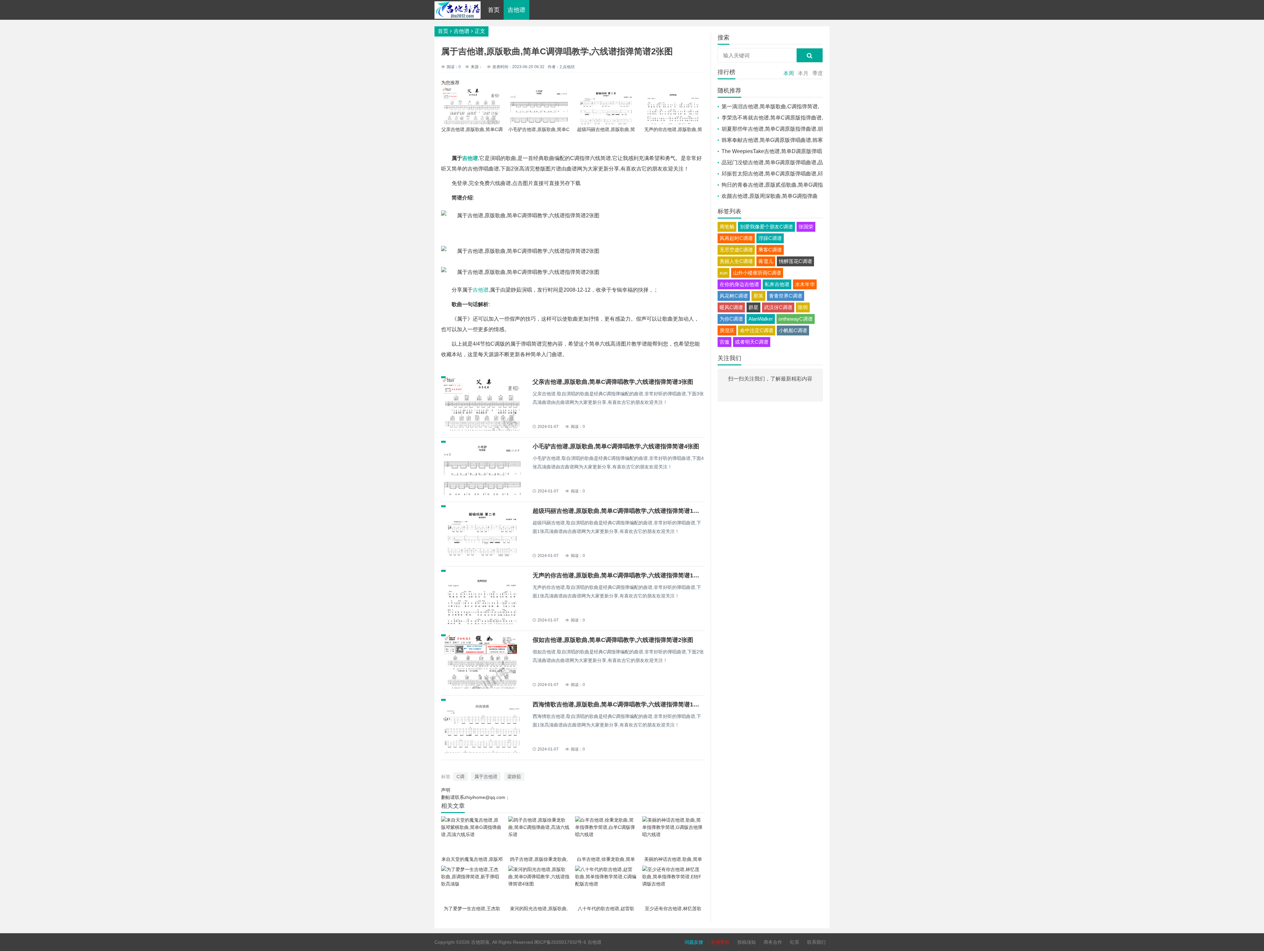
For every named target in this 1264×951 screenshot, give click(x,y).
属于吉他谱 (485, 776)
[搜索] (810, 55)
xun (723, 273)
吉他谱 (516, 10)
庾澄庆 (727, 330)
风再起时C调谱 (736, 238)
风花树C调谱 (734, 296)
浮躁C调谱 (770, 238)
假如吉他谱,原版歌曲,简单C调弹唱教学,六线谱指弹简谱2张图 (613, 640)
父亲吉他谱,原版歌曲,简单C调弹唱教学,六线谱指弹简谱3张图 (613, 382)
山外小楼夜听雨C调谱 (757, 273)
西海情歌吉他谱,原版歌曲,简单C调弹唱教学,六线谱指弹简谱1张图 (619, 704)
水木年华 (805, 284)
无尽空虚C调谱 (736, 249)
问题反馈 (694, 942)
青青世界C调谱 (785, 296)
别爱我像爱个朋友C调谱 (766, 226)
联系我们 (816, 942)
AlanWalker (761, 319)
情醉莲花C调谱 (795, 261)
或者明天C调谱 (751, 342)
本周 (788, 73)
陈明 (803, 307)
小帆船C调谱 (793, 330)
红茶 (794, 942)
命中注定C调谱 (756, 330)
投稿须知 (746, 942)
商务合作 (773, 942)
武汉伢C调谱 (778, 307)
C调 (460, 776)
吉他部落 (480, 942)
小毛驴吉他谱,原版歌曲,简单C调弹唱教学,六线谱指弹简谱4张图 (616, 446)
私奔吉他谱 (777, 284)
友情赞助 (720, 942)
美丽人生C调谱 (736, 261)
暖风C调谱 (731, 307)
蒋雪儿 (765, 261)
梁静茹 (514, 776)
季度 (817, 73)
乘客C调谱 (770, 249)
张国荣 (806, 226)
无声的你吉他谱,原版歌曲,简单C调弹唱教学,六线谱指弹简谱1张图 (619, 575)
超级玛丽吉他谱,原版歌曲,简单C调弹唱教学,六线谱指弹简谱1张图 (619, 511)
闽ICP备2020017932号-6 (560, 942)
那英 (758, 296)
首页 (494, 10)
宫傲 (724, 342)
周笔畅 (727, 226)
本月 (803, 73)
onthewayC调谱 (795, 319)
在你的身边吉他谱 (739, 284)
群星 (753, 307)
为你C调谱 (731, 319)
